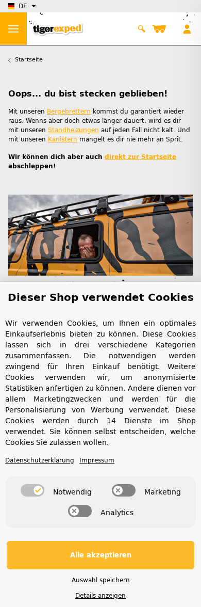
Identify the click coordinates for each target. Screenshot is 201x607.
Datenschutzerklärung (39, 460)
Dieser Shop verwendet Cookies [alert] (101, 297)
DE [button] (23, 6)
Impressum (96, 460)
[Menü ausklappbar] (13, 28)
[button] (142, 29)
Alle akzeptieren (100, 555)
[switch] (32, 490)
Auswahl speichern (101, 580)
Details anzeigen (100, 595)
